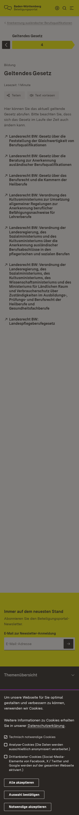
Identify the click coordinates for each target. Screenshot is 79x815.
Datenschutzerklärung (46, 725)
